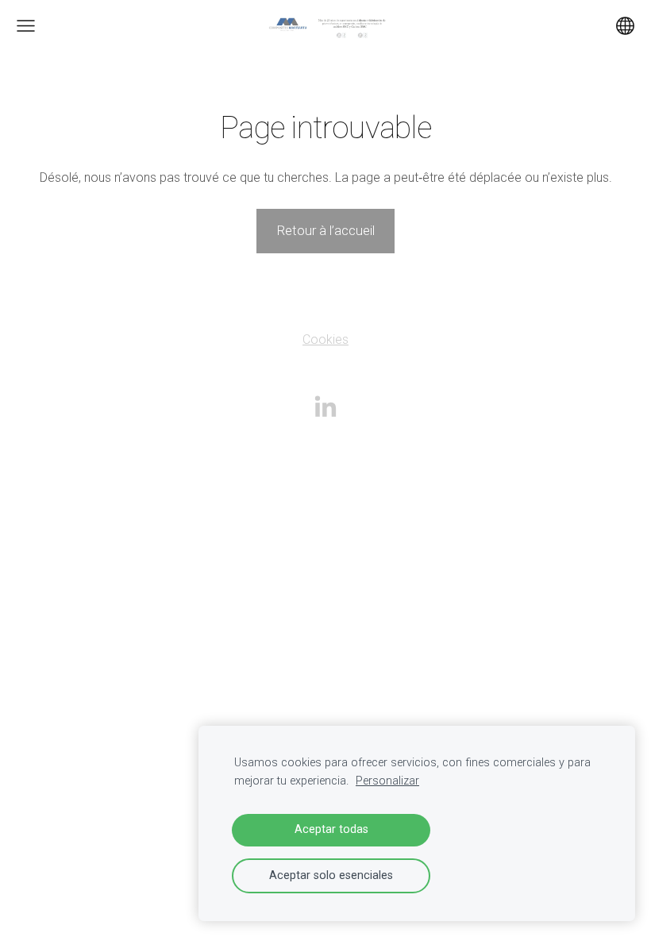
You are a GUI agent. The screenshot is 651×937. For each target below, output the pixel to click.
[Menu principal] (26, 26)
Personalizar (387, 781)
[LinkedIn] (325, 406)
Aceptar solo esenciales (331, 875)
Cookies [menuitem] (325, 339)
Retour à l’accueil (325, 230)
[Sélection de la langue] (625, 26)
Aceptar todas (331, 829)
